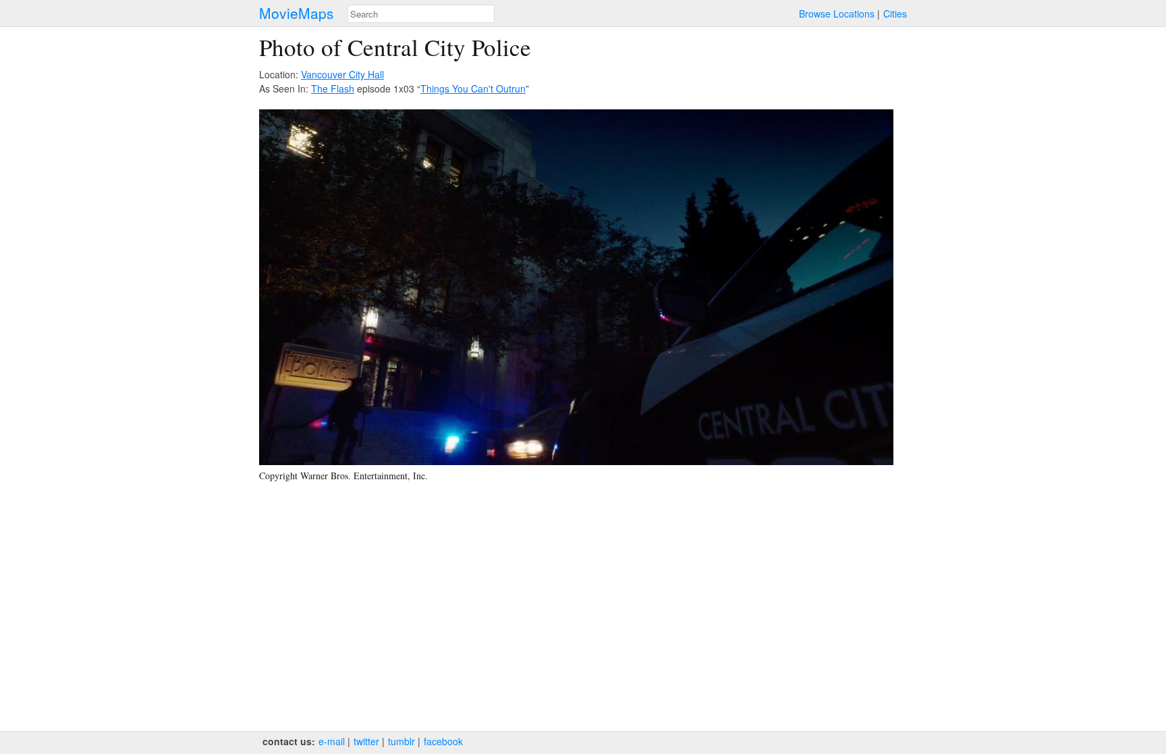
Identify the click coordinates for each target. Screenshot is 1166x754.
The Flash (332, 88)
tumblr (401, 741)
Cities (895, 13)
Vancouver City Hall (342, 74)
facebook (443, 741)
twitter (366, 741)
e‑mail (331, 741)
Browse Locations (836, 13)
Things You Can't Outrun (473, 88)
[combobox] (421, 14)
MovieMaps (296, 13)
